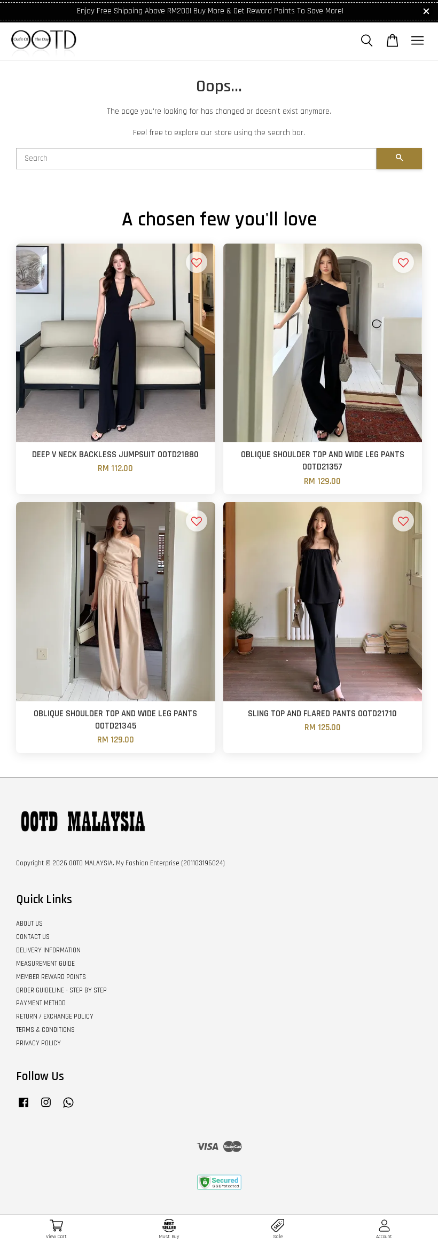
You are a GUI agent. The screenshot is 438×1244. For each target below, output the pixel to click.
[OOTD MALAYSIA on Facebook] (23, 1108)
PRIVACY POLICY (38, 1043)
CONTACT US (33, 937)
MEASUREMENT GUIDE (45, 963)
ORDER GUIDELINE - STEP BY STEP (61, 990)
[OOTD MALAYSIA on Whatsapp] (68, 1108)
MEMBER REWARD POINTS (51, 977)
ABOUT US (29, 923)
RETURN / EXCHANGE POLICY (54, 1016)
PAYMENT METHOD (41, 1003)
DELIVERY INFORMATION (48, 950)
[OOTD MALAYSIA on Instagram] (45, 1108)
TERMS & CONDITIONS (45, 1030)
